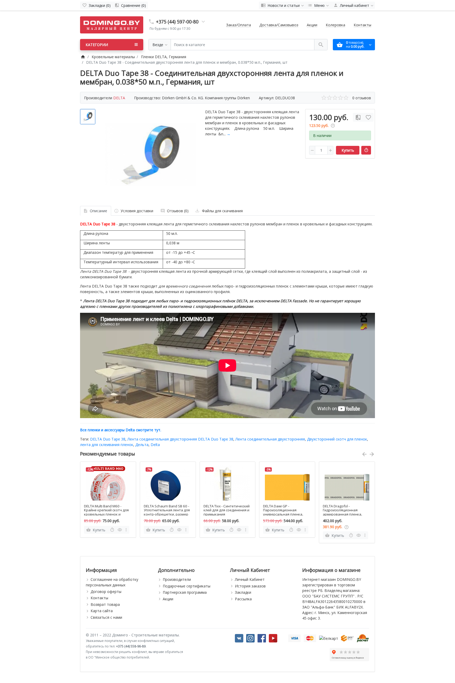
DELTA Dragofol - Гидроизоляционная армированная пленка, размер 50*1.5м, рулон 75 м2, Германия (344, 514)
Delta (155, 444)
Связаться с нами (106, 617)
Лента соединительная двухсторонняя (270, 439)
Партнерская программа (185, 592)
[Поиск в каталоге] (321, 44)
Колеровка (335, 24)
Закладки (243, 592)
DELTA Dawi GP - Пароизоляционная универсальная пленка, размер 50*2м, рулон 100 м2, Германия (284, 514)
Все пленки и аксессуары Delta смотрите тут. (120, 429)
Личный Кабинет (250, 579)
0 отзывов (361, 97)
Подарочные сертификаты (186, 585)
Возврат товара (105, 604)
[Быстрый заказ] (366, 150)
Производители (177, 579)
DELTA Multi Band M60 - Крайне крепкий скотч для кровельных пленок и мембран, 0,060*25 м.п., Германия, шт (106, 514)
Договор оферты (106, 591)
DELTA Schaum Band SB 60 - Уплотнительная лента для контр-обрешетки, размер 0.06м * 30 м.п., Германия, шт (167, 514)
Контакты (362, 24)
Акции (312, 24)
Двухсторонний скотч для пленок (337, 439)
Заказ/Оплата (238, 24)
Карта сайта (102, 610)
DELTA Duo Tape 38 (107, 439)
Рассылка (243, 598)
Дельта (142, 444)
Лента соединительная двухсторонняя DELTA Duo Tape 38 (180, 439)
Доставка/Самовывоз (278, 24)
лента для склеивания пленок (106, 444)
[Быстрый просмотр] (120, 530)
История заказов (250, 585)
